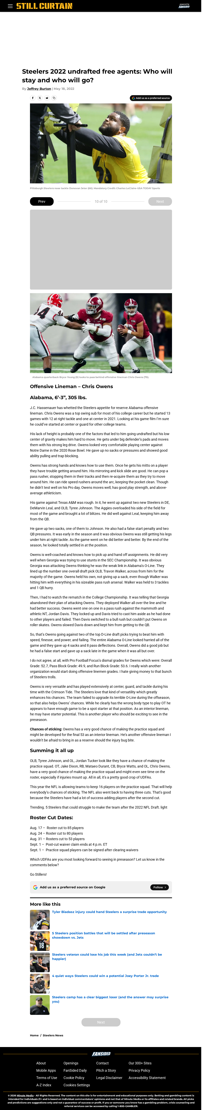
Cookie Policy (74, 1078)
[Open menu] (10, 6)
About (41, 1063)
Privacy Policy (139, 1070)
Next (160, 201)
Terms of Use (46, 1078)
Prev (41, 201)
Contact (102, 1063)
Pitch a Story (106, 1070)
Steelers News (53, 1035)
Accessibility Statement (147, 1078)
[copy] (54, 98)
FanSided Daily (75, 1070)
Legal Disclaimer (109, 1078)
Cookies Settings (77, 1085)
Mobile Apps (46, 1070)
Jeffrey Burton (39, 89)
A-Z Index (43, 1085)
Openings (71, 1063)
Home (34, 1035)
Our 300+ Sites (140, 1063)
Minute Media (25, 1095)
